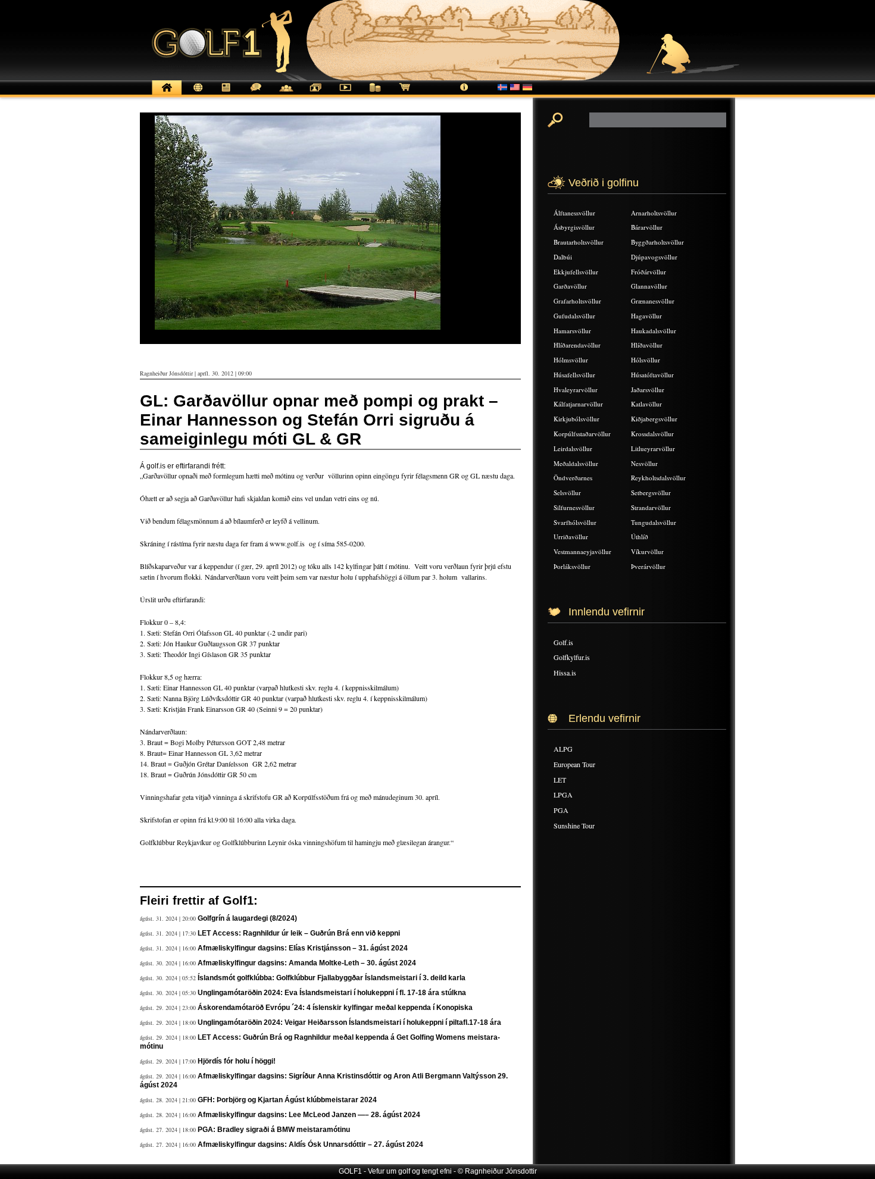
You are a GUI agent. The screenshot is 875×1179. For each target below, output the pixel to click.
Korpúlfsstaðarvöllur (582, 433)
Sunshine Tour (574, 825)
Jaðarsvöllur (647, 389)
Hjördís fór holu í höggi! (237, 1061)
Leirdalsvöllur (573, 448)
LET (560, 779)
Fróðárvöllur (648, 271)
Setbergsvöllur (651, 492)
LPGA (563, 794)
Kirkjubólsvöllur (576, 418)
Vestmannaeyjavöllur (582, 551)
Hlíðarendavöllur (577, 344)
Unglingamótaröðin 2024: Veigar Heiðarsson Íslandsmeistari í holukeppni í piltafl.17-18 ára (349, 1022)
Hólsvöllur (645, 359)
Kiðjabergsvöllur (654, 418)
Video (345, 93)
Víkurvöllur (647, 551)
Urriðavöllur (571, 536)
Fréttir (196, 93)
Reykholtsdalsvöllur (658, 477)
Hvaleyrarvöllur (576, 389)
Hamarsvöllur (572, 330)
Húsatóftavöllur (652, 374)
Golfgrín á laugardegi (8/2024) (247, 918)
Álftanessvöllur (574, 212)
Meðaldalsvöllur (576, 463)
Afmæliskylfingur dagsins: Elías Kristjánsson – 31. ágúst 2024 (303, 948)
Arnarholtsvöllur (654, 212)
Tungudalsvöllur (653, 522)
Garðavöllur (570, 286)
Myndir (315, 93)
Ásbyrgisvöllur (574, 227)
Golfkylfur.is (572, 657)
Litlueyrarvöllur (653, 448)
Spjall (256, 93)
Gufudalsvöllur (574, 315)
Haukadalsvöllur (653, 330)
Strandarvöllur (651, 507)
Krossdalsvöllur (652, 433)
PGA (561, 810)
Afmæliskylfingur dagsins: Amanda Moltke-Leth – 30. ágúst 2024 (307, 963)
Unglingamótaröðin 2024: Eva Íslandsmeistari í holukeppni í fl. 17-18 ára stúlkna (332, 993)
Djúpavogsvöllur (654, 256)
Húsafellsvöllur (574, 374)
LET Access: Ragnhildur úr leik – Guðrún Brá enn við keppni (299, 933)
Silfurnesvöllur (574, 507)
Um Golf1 (464, 93)
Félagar (286, 93)
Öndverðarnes (573, 477)
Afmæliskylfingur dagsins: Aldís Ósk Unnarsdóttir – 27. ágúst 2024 (310, 1144)
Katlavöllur (646, 403)
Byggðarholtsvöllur (657, 241)
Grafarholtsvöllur (577, 300)
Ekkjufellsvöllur (576, 271)
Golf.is (563, 642)
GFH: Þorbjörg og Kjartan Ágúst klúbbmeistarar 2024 (287, 1100)
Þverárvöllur (648, 566)
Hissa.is (565, 672)
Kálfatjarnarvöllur (578, 403)
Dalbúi (563, 256)
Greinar (226, 93)
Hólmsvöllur (571, 359)
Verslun (405, 93)
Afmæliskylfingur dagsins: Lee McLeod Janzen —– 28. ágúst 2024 (309, 1115)
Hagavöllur (646, 315)
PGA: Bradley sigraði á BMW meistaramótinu (274, 1129)
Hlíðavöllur (646, 344)
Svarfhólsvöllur (575, 522)
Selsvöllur (567, 492)
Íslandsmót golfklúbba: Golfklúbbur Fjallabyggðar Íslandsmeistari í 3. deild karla (331, 978)
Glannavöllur (649, 286)
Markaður (375, 93)
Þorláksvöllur (572, 566)
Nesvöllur (644, 463)
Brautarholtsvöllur (579, 241)
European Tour (574, 764)
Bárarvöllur (646, 227)
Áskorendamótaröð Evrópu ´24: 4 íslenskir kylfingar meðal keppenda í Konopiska (335, 1007)
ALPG (563, 748)
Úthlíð (639, 536)
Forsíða (167, 93)
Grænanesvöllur (652, 300)
